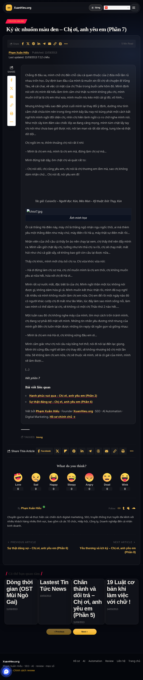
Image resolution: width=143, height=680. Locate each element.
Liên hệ (121, 661)
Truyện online (16, 21)
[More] (65, 44)
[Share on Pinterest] (33, 44)
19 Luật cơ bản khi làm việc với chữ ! (120, 592)
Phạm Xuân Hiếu (19, 52)
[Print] (60, 44)
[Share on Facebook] (22, 44)
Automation (95, 661)
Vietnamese (114, 7)
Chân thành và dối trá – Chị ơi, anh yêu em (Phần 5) (87, 598)
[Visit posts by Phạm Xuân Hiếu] (11, 508)
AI (84, 661)
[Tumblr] (123, 508)
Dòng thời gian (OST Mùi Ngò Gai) (19, 592)
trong (39, 437)
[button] (85, 632)
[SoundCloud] (133, 508)
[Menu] (134, 7)
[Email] (49, 44)
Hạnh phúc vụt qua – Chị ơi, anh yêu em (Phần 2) (63, 396)
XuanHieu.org (83, 411)
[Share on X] (28, 44)
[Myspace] (128, 508)
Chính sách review (24, 670)
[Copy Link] (55, 44)
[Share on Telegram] (44, 44)
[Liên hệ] (6, 671)
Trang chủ (134, 661)
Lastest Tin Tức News (54, 585)
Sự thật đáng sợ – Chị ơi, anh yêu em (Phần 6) (60, 402)
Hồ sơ (76, 661)
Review (109, 661)
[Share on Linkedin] (38, 44)
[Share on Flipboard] (65, 451)
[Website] (119, 508)
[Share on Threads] (98, 451)
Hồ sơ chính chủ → (63, 417)
